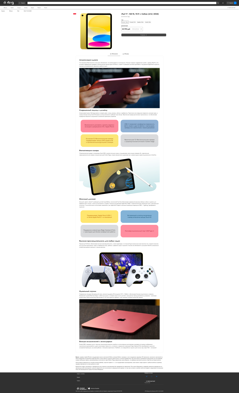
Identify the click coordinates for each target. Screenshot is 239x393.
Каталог (23, 3)
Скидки (19, 7)
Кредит (32, 7)
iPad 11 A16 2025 (27, 11)
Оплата (25, 7)
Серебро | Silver (140, 22)
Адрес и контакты (81, 373)
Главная (3, 11)
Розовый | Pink (132, 22)
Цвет (122, 19)
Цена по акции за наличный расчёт (135, 29)
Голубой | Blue (148, 22)
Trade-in (12, 7)
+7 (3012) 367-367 (231, 7)
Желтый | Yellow (125, 22)
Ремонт (39, 7)
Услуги (45, 7)
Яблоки (5, 7)
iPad (18, 11)
